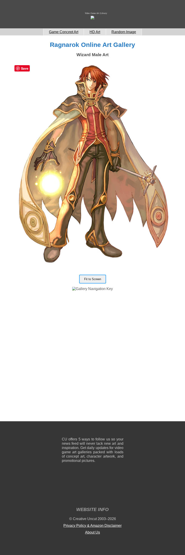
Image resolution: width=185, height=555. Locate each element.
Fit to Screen (92, 279)
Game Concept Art (63, 32)
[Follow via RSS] (65, 430)
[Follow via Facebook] (92, 430)
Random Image (123, 32)
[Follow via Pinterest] (120, 430)
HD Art (95, 32)
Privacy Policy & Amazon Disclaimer (92, 525)
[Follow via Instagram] (79, 430)
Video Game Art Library (96, 13)
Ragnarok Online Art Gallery (92, 44)
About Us (92, 532)
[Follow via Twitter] (106, 430)
